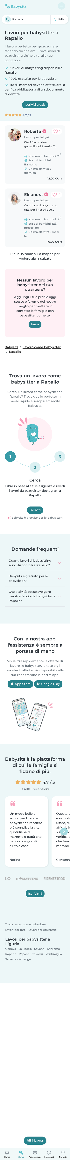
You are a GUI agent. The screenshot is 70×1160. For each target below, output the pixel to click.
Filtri (61, 19)
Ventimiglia (54, 954)
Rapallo (24, 954)
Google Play (50, 684)
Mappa (37, 1140)
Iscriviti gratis (35, 104)
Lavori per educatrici (42, 930)
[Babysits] (15, 6)
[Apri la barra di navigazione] (61, 6)
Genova (10, 949)
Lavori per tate (15, 930)
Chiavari (37, 954)
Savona (39, 949)
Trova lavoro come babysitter (25, 924)
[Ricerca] (8, 19)
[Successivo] (64, 831)
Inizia (35, 324)
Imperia (10, 954)
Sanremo (53, 949)
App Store (22, 684)
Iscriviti (35, 510)
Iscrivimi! (35, 893)
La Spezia (25, 949)
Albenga (25, 959)
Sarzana (10, 959)
